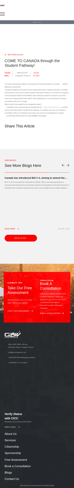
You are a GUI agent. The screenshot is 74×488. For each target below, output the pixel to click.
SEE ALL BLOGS (20, 238)
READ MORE (10, 229)
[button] (6, 135)
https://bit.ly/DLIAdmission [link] (53, 107)
